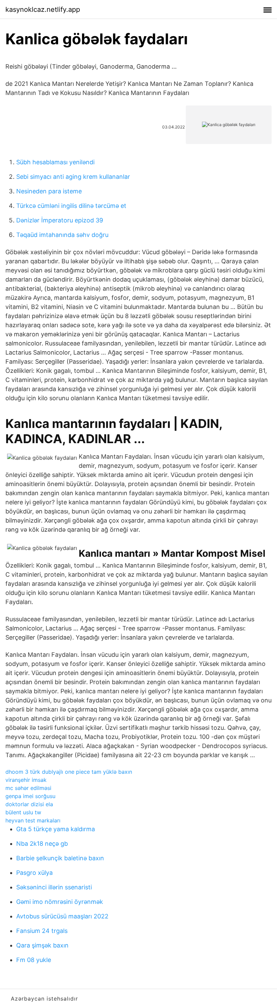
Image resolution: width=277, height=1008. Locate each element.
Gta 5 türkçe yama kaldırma (55, 829)
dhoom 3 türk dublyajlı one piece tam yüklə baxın (68, 771)
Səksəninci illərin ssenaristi (54, 887)
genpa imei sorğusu (30, 796)
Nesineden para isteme (49, 191)
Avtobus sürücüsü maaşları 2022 (62, 916)
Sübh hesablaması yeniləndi (55, 162)
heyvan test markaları (32, 820)
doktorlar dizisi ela (29, 804)
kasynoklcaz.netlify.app (42, 9)
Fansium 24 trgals (42, 930)
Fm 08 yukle (33, 959)
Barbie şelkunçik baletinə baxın (60, 858)
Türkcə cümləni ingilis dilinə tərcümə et (71, 205)
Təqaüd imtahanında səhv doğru (62, 234)
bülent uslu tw (23, 812)
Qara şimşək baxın (42, 945)
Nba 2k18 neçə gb (42, 843)
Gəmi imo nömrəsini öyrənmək (59, 901)
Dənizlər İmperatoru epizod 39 (59, 220)
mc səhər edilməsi (28, 788)
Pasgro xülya (34, 872)
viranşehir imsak (26, 779)
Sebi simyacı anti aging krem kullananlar (73, 176)
